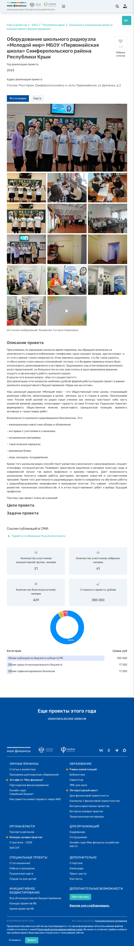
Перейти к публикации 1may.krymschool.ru (39, 536)
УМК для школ (78, 785)
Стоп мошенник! (19, 863)
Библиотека (77, 774)
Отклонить (15, 940)
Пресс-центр (78, 873)
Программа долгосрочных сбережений (34, 774)
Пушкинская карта (21, 873)
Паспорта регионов (21, 832)
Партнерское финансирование (29, 785)
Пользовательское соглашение (111, 921)
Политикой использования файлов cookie (60, 929)
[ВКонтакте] (101, 750)
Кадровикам (77, 832)
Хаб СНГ (14, 847)
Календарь (76, 868)
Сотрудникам (78, 837)
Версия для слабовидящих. (90, 905)
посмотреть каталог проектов (67, 718)
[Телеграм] (116, 750)
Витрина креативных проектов (89, 806)
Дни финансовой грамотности (89, 795)
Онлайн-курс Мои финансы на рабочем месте (94, 844)
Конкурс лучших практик (25, 837)
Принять (31, 940)
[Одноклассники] (108, 750)
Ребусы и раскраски (22, 868)
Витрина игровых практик (86, 811)
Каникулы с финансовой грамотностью (95, 800)
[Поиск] (117, 6)
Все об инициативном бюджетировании (35, 898)
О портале (76, 863)
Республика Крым (53, 25)
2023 (35, 25)
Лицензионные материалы (87, 816)
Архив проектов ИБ (21, 908)
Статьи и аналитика (22, 769)
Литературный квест (84, 790)
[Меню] (126, 20)
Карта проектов (17, 25)
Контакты (76, 878)
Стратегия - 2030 (20, 842)
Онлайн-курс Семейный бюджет (21, 792)
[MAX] (124, 750)
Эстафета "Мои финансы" (26, 779)
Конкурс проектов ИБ (22, 903)
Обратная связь (80, 897)
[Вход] (125, 6)
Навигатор (76, 779)
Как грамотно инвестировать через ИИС (35, 799)
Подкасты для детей (22, 878)
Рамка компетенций (83, 769)
